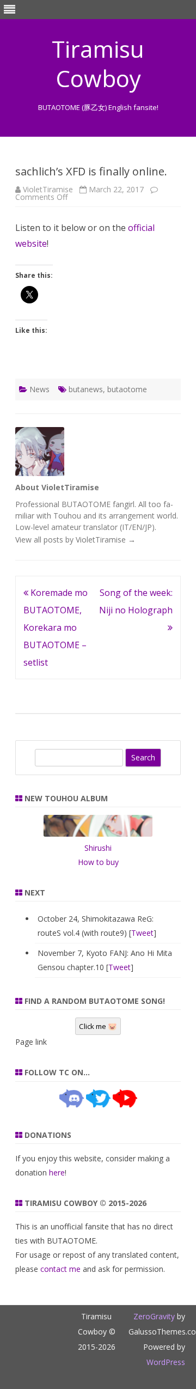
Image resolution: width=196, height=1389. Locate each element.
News (39, 389)
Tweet (142, 933)
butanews (86, 389)
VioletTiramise (48, 189)
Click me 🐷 (98, 1026)
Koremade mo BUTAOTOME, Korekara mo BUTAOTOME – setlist (55, 627)
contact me (60, 1269)
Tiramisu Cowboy (98, 63)
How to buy (98, 862)
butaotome (127, 389)
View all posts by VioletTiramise (75, 539)
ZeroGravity (154, 1316)
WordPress (165, 1362)
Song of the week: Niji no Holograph (136, 601)
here (57, 1172)
